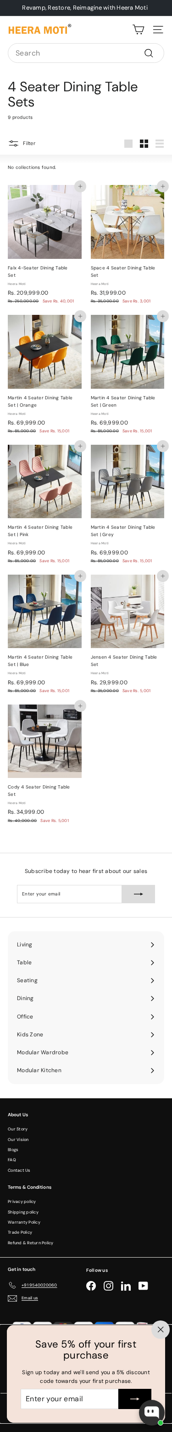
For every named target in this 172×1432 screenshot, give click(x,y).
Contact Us (19, 1170)
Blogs (13, 1149)
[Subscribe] (134, 1399)
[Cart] (138, 29)
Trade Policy (20, 1232)
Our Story (18, 1129)
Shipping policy (23, 1212)
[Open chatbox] (152, 1413)
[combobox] (86, 53)
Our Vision (18, 1139)
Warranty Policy (24, 1222)
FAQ (12, 1160)
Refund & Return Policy (31, 1243)
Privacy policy (22, 1201)
